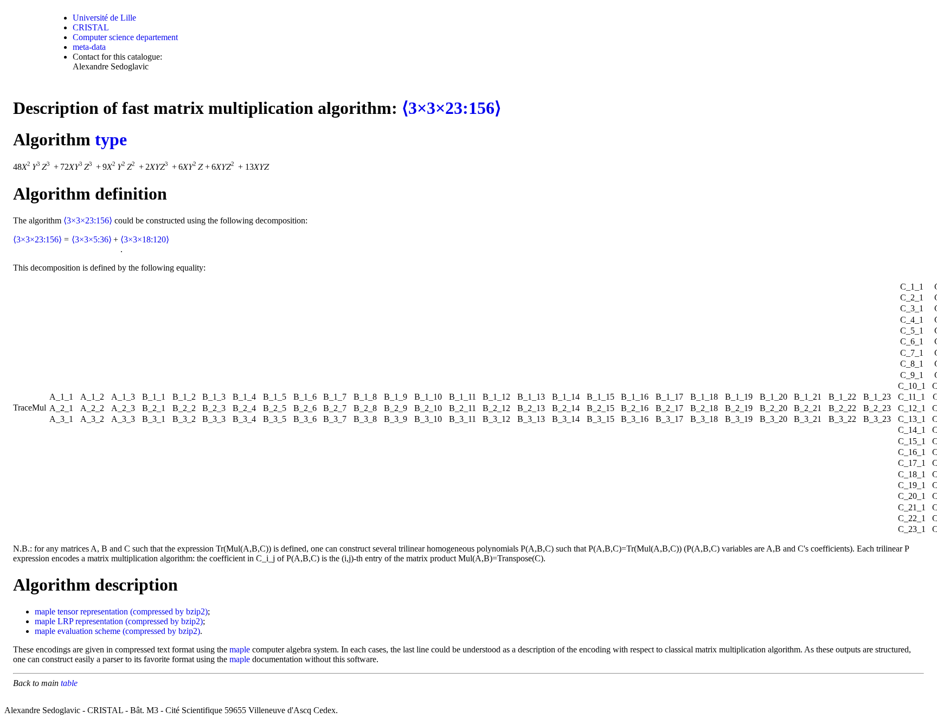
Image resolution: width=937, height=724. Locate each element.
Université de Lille (104, 17)
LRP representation (90, 621)
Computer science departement (125, 37)
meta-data (89, 47)
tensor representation (92, 611)
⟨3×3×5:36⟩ (92, 239)
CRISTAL (91, 27)
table (69, 683)
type (111, 139)
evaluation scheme (88, 631)
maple (45, 611)
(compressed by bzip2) (169, 611)
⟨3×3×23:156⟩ (451, 108)
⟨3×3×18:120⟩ (144, 239)
